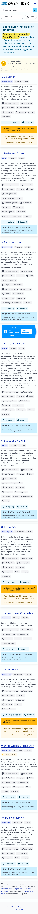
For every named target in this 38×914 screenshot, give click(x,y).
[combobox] (17, 10)
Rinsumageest (7, 532)
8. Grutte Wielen (10, 669)
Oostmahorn (6, 618)
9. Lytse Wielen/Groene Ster (17, 745)
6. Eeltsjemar (8, 527)
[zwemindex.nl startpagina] (15, 3)
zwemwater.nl (11, 142)
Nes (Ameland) (7, 81)
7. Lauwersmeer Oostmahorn (17, 613)
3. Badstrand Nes (11, 242)
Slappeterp (6, 822)
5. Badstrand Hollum (13, 440)
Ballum (4, 348)
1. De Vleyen (8, 76)
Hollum (4, 445)
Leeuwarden (6, 674)
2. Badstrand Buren (12, 153)
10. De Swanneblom (12, 817)
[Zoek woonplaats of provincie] (35, 10)
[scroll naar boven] (34, 908)
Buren (4, 158)
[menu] (35, 3)
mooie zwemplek (10, 754)
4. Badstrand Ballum (13, 343)
